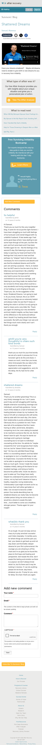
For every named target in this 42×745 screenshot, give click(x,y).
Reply (35, 331)
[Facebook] (26, 35)
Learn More (22, 165)
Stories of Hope (21, 699)
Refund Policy (23, 744)
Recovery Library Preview (21, 731)
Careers (21, 708)
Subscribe (7, 35)
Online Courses (21, 690)
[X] (21, 35)
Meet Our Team (21, 713)
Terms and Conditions (12, 744)
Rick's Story (21, 715)
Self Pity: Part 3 (9, 132)
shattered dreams (13, 385)
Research (21, 711)
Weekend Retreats (21, 693)
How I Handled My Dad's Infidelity (15, 123)
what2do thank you (18, 521)
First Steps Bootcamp (21, 724)
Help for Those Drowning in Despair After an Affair (21, 127)
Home (21, 675)
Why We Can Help (21, 718)
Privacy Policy (32, 744)
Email (6, 600)
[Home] (5, 3)
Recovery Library (21, 688)
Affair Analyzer (21, 726)
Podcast (21, 729)
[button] (5, 9)
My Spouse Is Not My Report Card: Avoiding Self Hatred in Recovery (21, 118)
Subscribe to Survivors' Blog (13, 664)
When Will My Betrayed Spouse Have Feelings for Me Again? (21, 114)
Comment (8, 613)
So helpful (9, 215)
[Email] (16, 35)
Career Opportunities (21, 742)
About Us (21, 706)
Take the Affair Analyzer (23, 100)
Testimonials (21, 702)
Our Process (21, 681)
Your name (8, 593)
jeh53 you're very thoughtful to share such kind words (21, 341)
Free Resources (21, 722)
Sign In (37, 10)
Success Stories (21, 697)
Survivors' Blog (9, 17)
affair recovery (14, 3)
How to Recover (21, 679)
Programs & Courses (21, 685)
